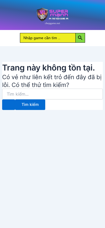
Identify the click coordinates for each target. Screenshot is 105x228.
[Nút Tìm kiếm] (8, 104)
